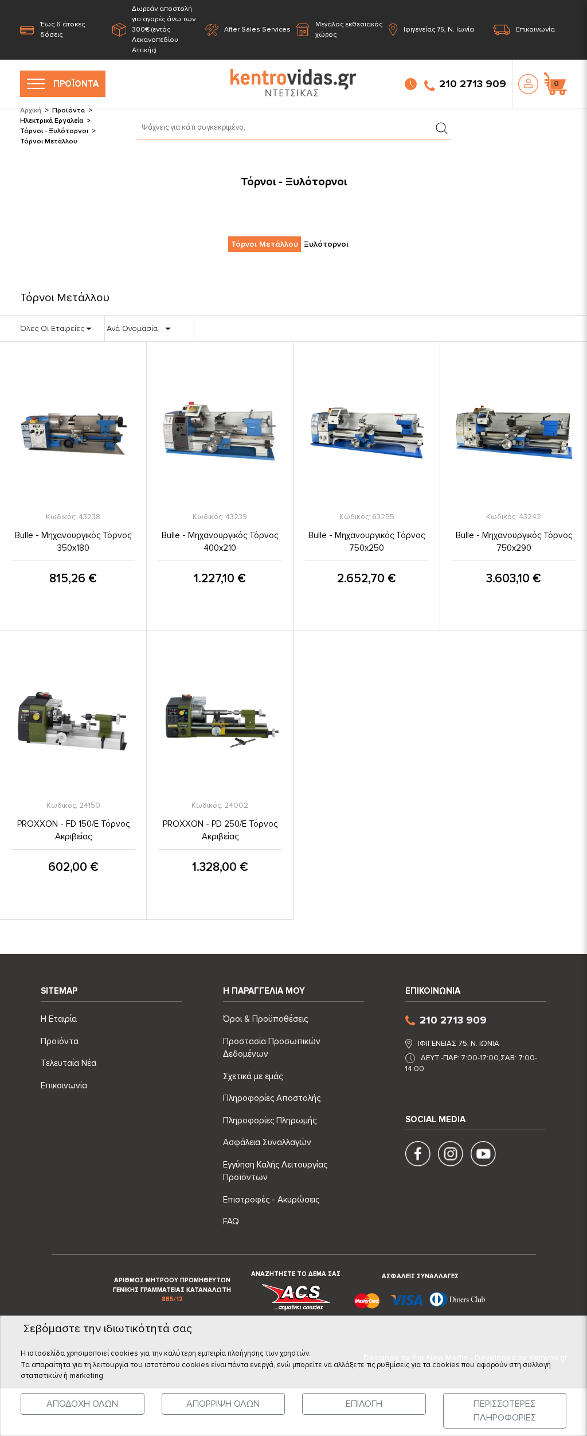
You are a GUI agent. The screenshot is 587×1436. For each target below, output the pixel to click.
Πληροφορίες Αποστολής (271, 1098)
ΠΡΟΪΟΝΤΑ (76, 84)
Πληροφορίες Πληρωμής (269, 1120)
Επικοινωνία (535, 29)
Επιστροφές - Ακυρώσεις (271, 1199)
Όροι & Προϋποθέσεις (265, 1019)
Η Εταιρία (59, 1019)
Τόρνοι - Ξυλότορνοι (54, 131)
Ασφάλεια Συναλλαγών (267, 1142)
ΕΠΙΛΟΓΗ (364, 1404)
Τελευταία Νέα (68, 1063)
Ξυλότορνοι (326, 244)
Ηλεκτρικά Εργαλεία (51, 120)
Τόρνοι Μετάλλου (264, 244)
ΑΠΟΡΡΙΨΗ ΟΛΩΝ (223, 1404)
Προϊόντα (68, 110)
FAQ (231, 1221)
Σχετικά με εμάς (253, 1076)
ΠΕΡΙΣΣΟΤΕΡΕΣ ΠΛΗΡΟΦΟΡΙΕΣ (504, 1410)
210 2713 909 (472, 83)
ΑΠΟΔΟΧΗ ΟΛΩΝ (82, 1404)
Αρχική (30, 110)
